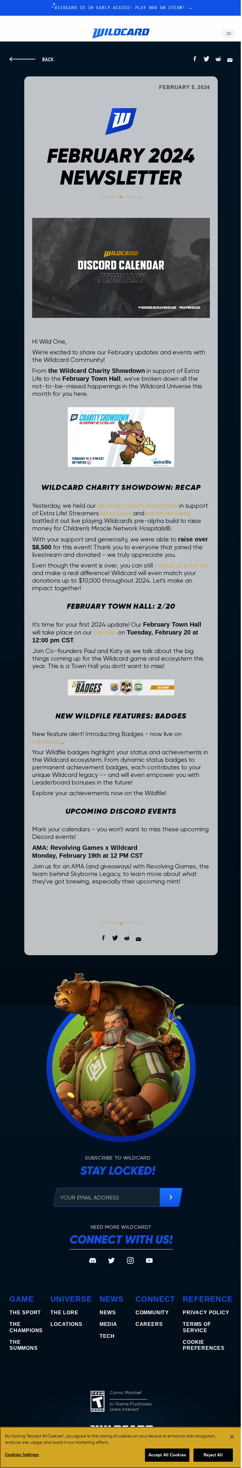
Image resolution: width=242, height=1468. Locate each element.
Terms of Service (197, 1327)
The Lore (64, 1312)
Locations (66, 1324)
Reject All (213, 1455)
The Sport (25, 1312)
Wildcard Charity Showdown (137, 506)
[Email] (230, 59)
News (108, 1312)
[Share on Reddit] (218, 59)
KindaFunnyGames (168, 514)
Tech (107, 1336)
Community (152, 1312)
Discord (105, 633)
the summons (23, 1345)
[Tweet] (206, 59)
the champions (26, 1327)
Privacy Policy (206, 1312)
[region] (121, 1447)
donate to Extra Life (181, 566)
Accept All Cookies (167, 1455)
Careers (149, 1324)
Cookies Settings (22, 1454)
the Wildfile (47, 742)
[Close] (232, 1437)
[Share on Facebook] (195, 59)
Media (108, 1324)
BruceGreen (116, 514)
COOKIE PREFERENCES (204, 1345)
